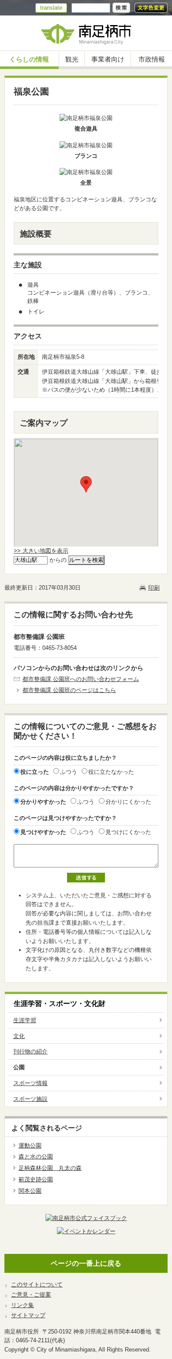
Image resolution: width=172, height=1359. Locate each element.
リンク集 (22, 1305)
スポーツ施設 (30, 1099)
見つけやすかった (43, 832)
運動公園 (30, 1145)
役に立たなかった (111, 772)
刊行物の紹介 (30, 1051)
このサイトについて (37, 1284)
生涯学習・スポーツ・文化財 (59, 1003)
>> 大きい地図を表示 (41, 550)
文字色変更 (151, 8)
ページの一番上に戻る (86, 1263)
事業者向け (107, 59)
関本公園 (30, 1191)
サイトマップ (28, 1315)
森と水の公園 (36, 1156)
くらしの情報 (29, 59)
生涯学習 (24, 1020)
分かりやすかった (43, 801)
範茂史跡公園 (36, 1179)
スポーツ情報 (30, 1083)
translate (51, 7)
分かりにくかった (128, 801)
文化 (19, 1036)
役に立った (34, 772)
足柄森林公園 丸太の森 (50, 1168)
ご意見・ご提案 (31, 1294)
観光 (72, 59)
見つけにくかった (128, 832)
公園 (19, 1067)
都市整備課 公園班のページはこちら (69, 690)
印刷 (154, 587)
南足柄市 (86, 33)
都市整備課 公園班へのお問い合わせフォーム (80, 679)
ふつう (68, 772)
